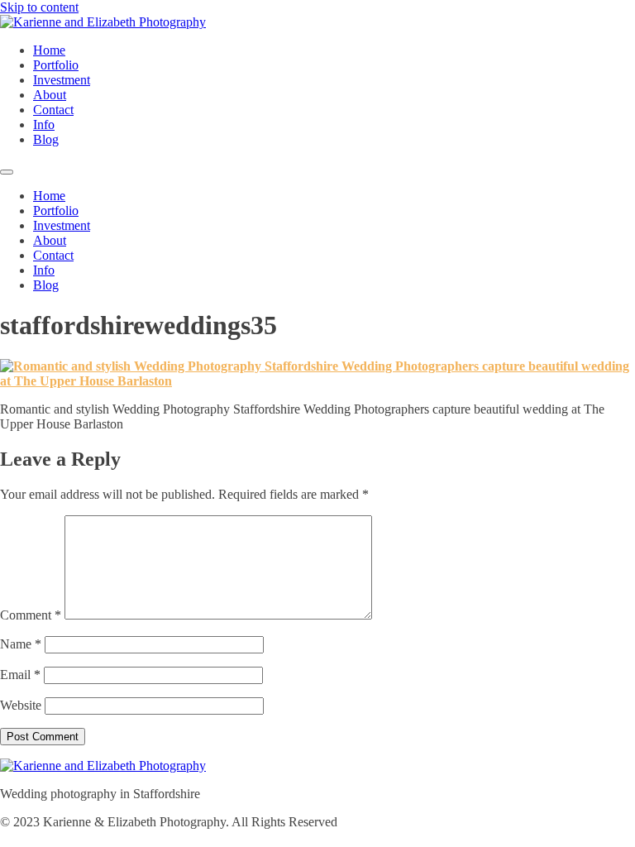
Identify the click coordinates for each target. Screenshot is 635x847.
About (49, 95)
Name (20, 644)
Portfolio (56, 65)
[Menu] (6, 172)
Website (20, 705)
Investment (61, 80)
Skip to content (39, 7)
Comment (30, 615)
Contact (53, 110)
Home (49, 50)
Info (44, 124)
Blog (46, 139)
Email (20, 675)
